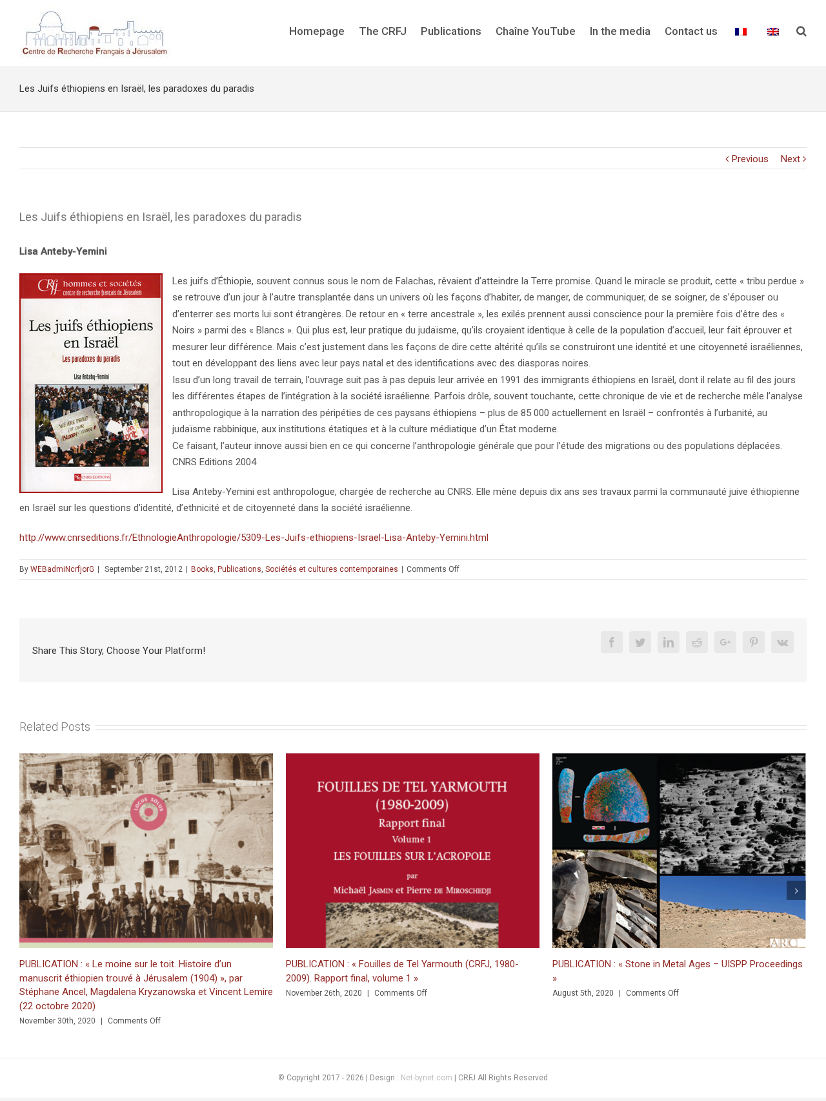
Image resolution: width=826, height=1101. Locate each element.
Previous (750, 159)
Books (202, 569)
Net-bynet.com (426, 1076)
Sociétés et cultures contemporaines (331, 569)
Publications (239, 569)
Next (790, 159)
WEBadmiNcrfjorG (62, 569)
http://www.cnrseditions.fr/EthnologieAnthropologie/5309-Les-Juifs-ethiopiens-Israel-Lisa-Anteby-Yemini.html (254, 537)
